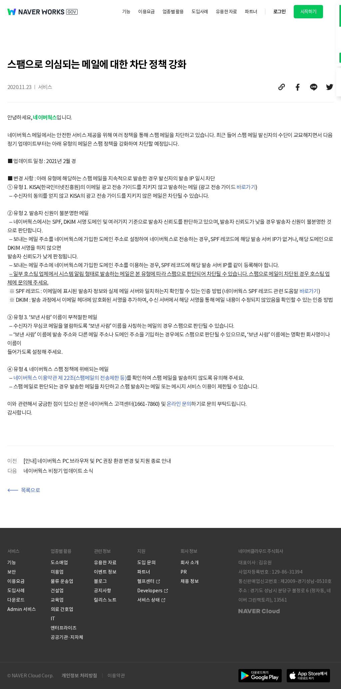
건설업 (57, 591)
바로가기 (245, 187)
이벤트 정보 (105, 572)
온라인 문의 (179, 404)
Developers (150, 591)
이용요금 (146, 12)
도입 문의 (146, 563)
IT (53, 619)
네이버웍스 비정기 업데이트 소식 (58, 471)
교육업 (57, 600)
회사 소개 (189, 563)
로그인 (279, 12)
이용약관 (116, 676)
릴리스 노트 (105, 600)
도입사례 (199, 12)
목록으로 (30, 490)
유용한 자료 (226, 12)
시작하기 (308, 12)
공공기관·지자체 (67, 637)
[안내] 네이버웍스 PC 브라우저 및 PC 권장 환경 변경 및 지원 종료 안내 (97, 461)
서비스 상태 (148, 600)
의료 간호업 (62, 609)
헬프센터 (146, 581)
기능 (126, 12)
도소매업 (59, 563)
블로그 (100, 581)
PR (183, 572)
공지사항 (102, 591)
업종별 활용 (173, 12)
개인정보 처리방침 (79, 676)
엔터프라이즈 (64, 628)
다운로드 (16, 600)
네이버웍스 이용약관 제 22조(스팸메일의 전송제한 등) (70, 378)
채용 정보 (189, 581)
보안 (11, 572)
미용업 (57, 572)
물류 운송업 (62, 581)
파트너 (251, 12)
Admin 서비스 (21, 609)
